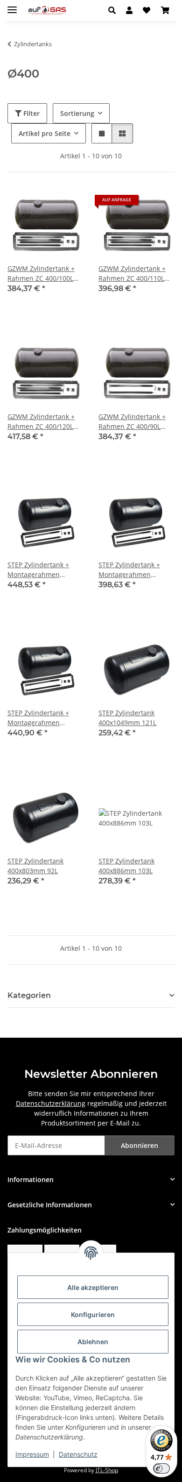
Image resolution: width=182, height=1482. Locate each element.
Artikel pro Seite (44, 133)
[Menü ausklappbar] (12, 6)
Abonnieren (139, 1145)
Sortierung (77, 113)
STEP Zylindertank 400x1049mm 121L (127, 717)
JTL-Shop (107, 1470)
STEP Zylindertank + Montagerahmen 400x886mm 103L (38, 717)
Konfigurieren (93, 1314)
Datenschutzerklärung (50, 1103)
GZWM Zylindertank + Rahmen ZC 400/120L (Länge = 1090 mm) (41, 421)
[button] (114, 10)
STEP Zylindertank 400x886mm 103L (126, 865)
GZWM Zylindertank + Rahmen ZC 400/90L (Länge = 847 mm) (132, 421)
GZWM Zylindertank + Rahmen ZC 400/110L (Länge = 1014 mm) (132, 273)
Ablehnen (92, 1342)
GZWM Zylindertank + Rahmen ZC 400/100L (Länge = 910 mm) (41, 273)
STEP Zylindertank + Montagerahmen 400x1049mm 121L (38, 569)
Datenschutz (78, 1454)
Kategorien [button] (29, 995)
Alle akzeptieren (93, 1287)
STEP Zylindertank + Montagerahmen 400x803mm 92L (129, 569)
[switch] (161, 1468)
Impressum (32, 1454)
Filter (30, 113)
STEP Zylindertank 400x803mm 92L (35, 865)
